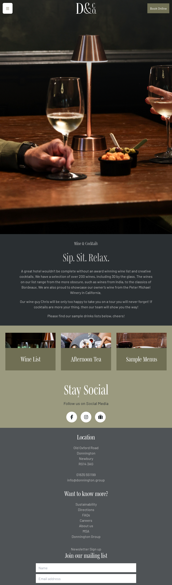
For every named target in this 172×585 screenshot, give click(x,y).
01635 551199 (86, 474)
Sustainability (86, 504)
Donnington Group (86, 536)
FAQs (86, 515)
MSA (86, 531)
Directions (86, 509)
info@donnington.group (86, 480)
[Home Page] (86, 8)
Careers (86, 520)
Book (158, 8)
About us (86, 525)
